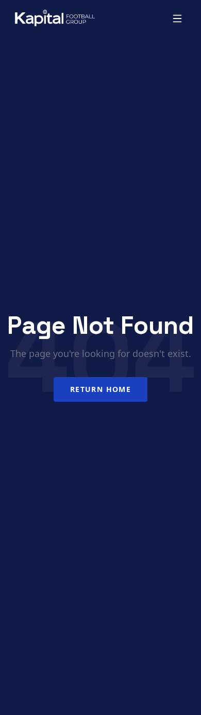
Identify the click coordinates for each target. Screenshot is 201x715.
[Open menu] (177, 18)
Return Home (100, 389)
